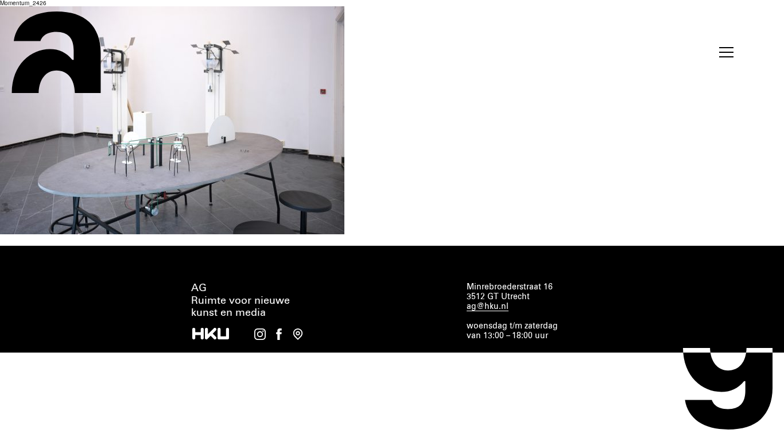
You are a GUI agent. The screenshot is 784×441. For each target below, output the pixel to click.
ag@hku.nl (488, 307)
